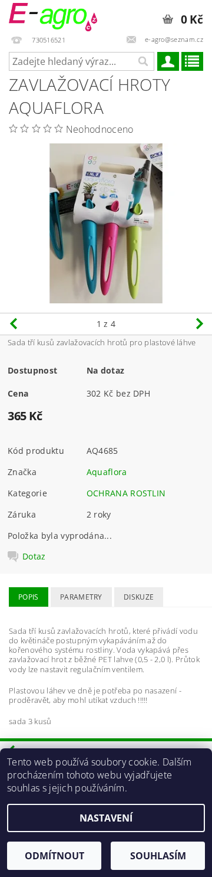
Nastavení (106, 817)
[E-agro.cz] (53, 15)
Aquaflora (107, 471)
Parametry (81, 597)
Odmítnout (54, 855)
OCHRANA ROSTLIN (126, 493)
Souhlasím (158, 855)
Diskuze (139, 597)
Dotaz (34, 556)
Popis (28, 597)
